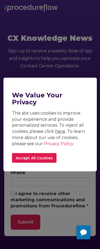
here (60, 131)
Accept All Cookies (34, 157)
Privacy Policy (58, 143)
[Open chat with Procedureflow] (83, 232)
